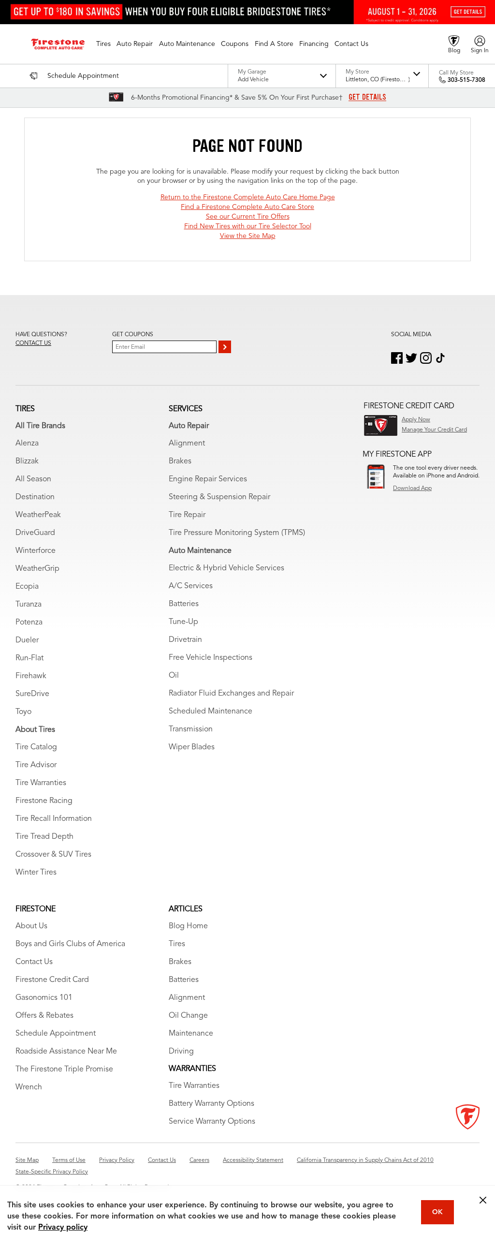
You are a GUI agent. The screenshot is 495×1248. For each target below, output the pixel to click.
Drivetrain (185, 640)
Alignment (187, 443)
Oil (174, 676)
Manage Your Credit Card (434, 430)
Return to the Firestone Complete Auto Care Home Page (247, 197)
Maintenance (191, 1034)
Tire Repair (187, 515)
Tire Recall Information (53, 819)
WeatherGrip (37, 569)
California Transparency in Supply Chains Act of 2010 (365, 1160)
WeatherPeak (38, 515)
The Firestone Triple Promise (64, 1069)
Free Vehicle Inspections (210, 658)
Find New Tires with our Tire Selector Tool (247, 226)
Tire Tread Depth (44, 837)
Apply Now (416, 420)
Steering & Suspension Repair (219, 497)
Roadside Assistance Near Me (66, 1051)
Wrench (28, 1087)
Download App (412, 488)
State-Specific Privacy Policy (51, 1172)
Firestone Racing (44, 801)
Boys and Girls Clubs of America (70, 944)
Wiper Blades (192, 747)
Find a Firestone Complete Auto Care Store (247, 207)
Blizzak (27, 461)
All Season (33, 479)
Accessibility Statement (253, 1160)
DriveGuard (35, 533)
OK (437, 1212)
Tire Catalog (36, 747)
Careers (199, 1160)
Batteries (184, 604)
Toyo (23, 712)
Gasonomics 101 (44, 998)
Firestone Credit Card (52, 980)
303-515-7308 (466, 80)
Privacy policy (62, 1228)
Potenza (29, 622)
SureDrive (32, 694)
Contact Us (34, 962)
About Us (31, 926)
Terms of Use (69, 1160)
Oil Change (188, 1016)
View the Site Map (248, 236)
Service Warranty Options (212, 1122)
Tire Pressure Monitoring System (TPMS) (237, 533)
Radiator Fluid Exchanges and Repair (231, 694)
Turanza (28, 605)
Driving (181, 1051)
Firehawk (30, 676)
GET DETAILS (367, 97)
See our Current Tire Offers (248, 216)
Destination (35, 497)
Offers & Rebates (44, 1016)
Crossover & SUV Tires (53, 855)
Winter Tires (36, 873)
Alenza (27, 443)
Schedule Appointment (55, 1034)
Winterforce (35, 551)
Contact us (33, 343)
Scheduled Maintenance (210, 711)
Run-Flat (29, 658)
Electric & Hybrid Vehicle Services (226, 568)
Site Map (27, 1160)
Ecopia (27, 587)
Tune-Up (183, 622)
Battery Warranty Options (211, 1104)
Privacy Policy (116, 1160)
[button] (103, 44)
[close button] (483, 1200)
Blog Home (188, 926)
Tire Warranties (40, 783)
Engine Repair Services (208, 479)
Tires (177, 944)
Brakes (180, 461)
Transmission (191, 729)
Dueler (27, 640)
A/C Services (191, 586)
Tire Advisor (36, 765)
